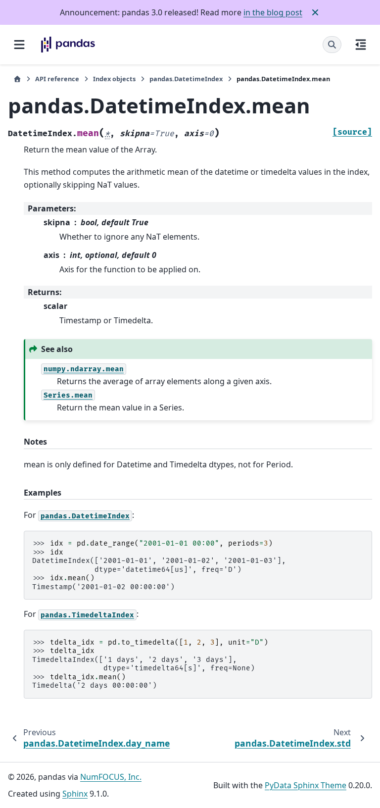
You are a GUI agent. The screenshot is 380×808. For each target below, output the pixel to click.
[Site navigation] (19, 44)
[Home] (17, 79)
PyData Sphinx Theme (305, 785)
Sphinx (75, 793)
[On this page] (360, 44)
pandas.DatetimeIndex (186, 78)
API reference (57, 78)
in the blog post (272, 12)
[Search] (332, 44)
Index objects (114, 78)
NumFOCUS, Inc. (111, 776)
